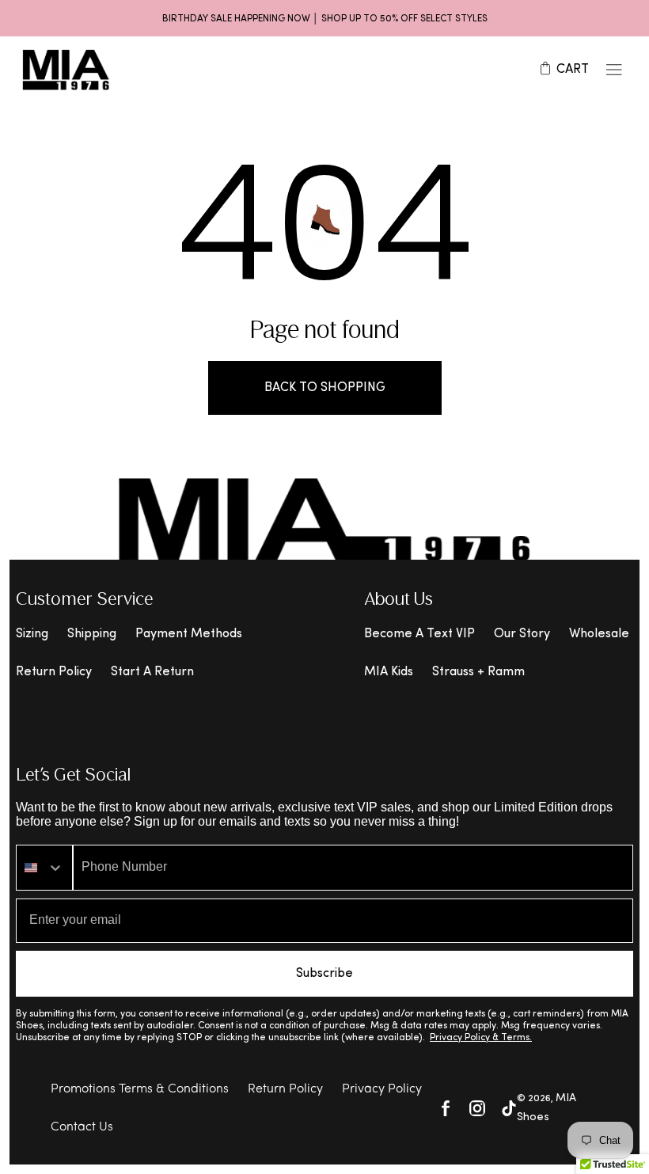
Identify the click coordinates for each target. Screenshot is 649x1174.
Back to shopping (324, 388)
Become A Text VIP (419, 634)
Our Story (522, 634)
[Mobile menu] (614, 69)
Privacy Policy (382, 1089)
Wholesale (599, 634)
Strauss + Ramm (478, 672)
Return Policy (54, 672)
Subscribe (324, 973)
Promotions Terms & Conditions (140, 1089)
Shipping (91, 634)
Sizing (32, 634)
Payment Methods (188, 634)
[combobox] (44, 868)
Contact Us (82, 1127)
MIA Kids (388, 672)
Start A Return (152, 672)
